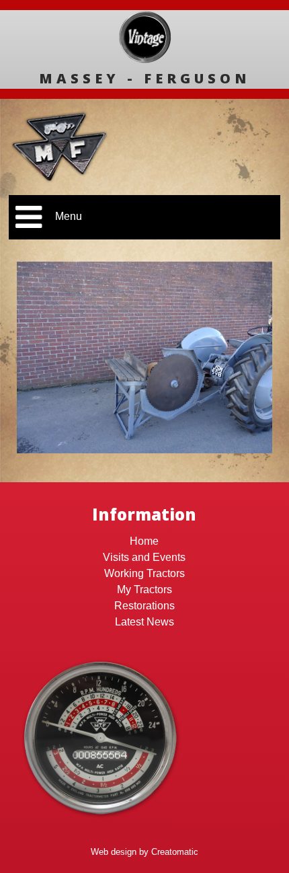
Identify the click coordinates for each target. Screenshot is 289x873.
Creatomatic (174, 852)
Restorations (144, 605)
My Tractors (144, 589)
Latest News (144, 622)
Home (144, 541)
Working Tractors (144, 573)
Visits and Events (144, 557)
